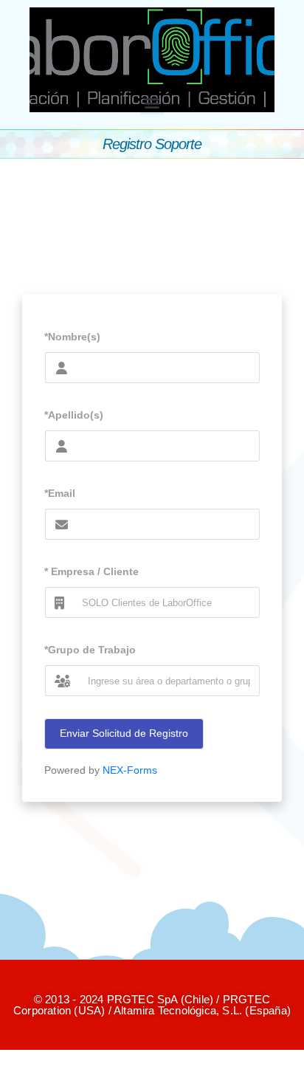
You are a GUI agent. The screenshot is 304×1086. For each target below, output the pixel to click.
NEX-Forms (130, 770)
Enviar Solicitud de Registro (124, 733)
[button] (152, 102)
